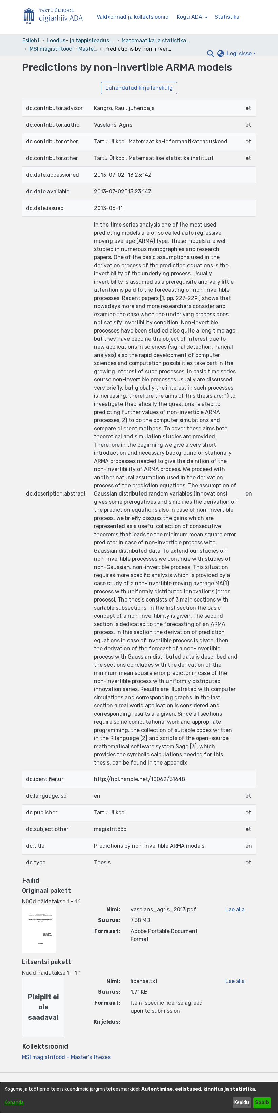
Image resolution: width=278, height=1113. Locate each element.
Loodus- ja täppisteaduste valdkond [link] (81, 40)
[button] (210, 54)
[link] (66, 1057)
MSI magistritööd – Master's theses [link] (63, 49)
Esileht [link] (31, 40)
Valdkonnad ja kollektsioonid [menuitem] (133, 17)
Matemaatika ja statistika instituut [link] (156, 40)
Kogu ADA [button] (189, 17)
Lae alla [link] (235, 909)
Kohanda (14, 1103)
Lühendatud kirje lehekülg (139, 88)
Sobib (262, 1103)
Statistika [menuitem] (227, 17)
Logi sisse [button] (240, 53)
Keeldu (241, 1103)
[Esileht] (56, 17)
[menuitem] (192, 17)
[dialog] (139, 1097)
